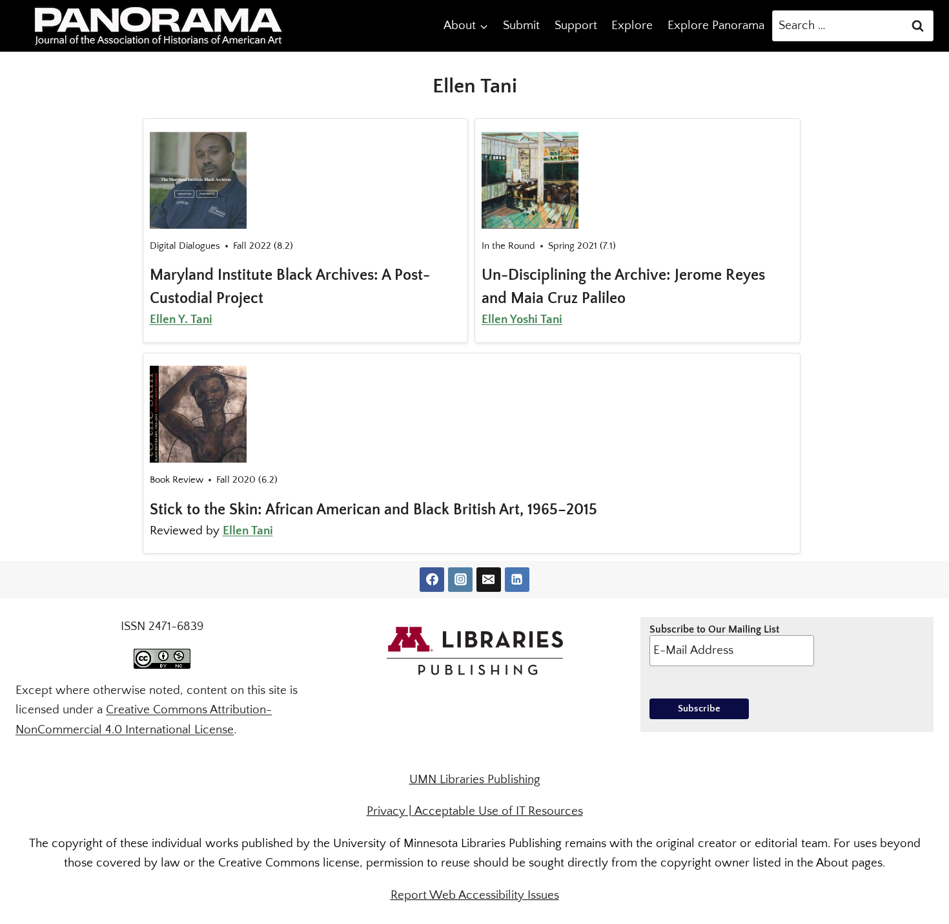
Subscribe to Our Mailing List (714, 629)
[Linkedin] (517, 579)
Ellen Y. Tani (181, 319)
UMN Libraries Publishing (474, 779)
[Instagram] (460, 579)
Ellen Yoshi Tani (522, 319)
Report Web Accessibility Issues (475, 895)
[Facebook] (432, 579)
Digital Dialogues (185, 245)
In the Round (508, 245)
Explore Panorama (716, 25)
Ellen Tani (248, 531)
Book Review (176, 479)
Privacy (386, 811)
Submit (521, 25)
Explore (632, 25)
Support (576, 25)
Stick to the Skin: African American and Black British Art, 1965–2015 (373, 509)
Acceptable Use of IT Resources (498, 811)
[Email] (488, 579)
